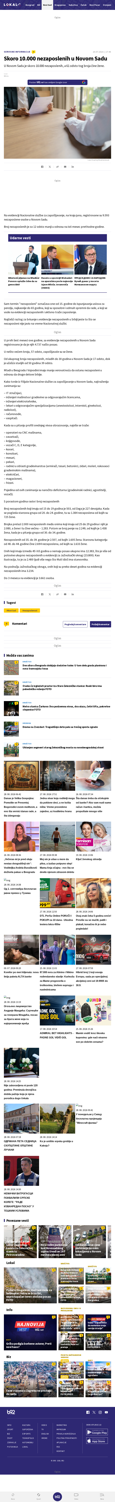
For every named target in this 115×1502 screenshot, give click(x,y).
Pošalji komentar (100, 624)
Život (10, 1438)
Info (9, 1425)
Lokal (25, 1447)
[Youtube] (106, 1412)
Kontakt (61, 1451)
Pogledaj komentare (75, 624)
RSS (58, 1447)
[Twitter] (94, 1412)
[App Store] (97, 1440)
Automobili (27, 1442)
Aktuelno (11, 1387)
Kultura (26, 1425)
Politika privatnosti (67, 1438)
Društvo (27, 662)
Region (64, 1332)
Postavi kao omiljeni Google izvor (48, 82)
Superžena (27, 1429)
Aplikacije (62, 1442)
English (45, 1434)
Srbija (91, 1379)
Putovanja (12, 1447)
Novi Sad (12, 610)
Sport (10, 1429)
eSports (26, 1434)
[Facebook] (87, 1412)
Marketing (62, 1425)
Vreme (44, 1438)
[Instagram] (100, 1412)
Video (44, 1425)
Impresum (61, 1429)
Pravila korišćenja (66, 1434)
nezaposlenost (30, 610)
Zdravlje (11, 1442)
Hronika (27, 723)
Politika (92, 1319)
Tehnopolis (28, 1438)
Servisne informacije (17, 51)
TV (42, 1429)
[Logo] (12, 5)
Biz (8, 1434)
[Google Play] (97, 1432)
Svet (8, 1340)
